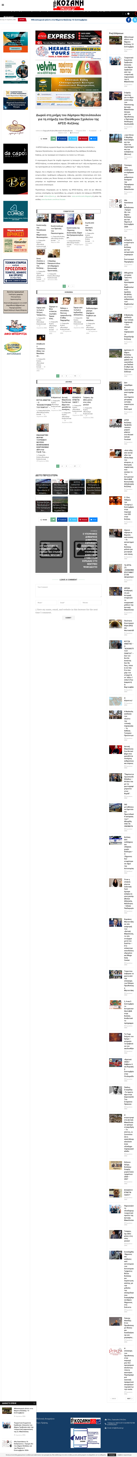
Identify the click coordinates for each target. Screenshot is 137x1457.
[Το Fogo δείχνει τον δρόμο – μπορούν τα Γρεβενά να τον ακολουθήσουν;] (115, 1037)
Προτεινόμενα (45, 10)
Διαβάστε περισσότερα (124, 1455)
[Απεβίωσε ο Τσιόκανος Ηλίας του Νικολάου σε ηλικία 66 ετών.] (41, 337)
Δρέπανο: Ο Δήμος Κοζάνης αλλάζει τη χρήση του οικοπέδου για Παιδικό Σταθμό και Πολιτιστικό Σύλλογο (129, 361)
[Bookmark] (46, 216)
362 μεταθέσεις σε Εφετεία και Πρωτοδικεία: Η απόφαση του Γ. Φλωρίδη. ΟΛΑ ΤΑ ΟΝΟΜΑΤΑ (129, 815)
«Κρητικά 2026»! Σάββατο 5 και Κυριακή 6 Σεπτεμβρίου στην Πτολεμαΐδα (129, 1067)
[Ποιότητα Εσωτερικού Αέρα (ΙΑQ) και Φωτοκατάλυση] (115, 624)
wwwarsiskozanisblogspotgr (82, 196)
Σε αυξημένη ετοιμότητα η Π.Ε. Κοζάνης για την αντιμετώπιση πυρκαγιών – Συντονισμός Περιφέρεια (129, 250)
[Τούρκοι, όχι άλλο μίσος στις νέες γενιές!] (88, 390)
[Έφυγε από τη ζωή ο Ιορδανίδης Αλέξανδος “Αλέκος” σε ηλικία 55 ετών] (79, 300)
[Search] (136, 14)
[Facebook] (128, 20)
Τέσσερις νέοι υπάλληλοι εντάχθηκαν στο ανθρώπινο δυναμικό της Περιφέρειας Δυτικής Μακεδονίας (129, 177)
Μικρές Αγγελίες (102, 10)
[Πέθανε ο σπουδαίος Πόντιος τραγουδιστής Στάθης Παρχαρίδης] (65, 301)
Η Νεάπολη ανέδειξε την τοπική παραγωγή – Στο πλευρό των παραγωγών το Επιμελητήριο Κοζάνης (129, 327)
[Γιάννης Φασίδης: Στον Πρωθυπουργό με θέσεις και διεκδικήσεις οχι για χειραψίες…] (115, 1321)
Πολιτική (59, 10)
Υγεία (32, 10)
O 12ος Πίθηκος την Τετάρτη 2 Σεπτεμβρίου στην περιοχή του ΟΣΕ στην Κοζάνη (129, 508)
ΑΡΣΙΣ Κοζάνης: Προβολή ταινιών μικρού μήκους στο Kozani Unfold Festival (128, 429)
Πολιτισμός (9, 10)
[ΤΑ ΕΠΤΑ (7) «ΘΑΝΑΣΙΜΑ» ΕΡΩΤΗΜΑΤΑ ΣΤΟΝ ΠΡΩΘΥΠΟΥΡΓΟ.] (115, 568)
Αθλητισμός (85, 10)
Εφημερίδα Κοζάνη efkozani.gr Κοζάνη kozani (57, 131)
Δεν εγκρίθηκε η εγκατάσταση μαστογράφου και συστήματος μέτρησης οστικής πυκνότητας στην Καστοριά (129, 396)
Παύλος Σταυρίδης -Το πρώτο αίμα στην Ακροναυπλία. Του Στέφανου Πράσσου (129, 1095)
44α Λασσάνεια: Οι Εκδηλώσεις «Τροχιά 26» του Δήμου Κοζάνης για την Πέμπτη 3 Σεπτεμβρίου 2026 (129, 213)
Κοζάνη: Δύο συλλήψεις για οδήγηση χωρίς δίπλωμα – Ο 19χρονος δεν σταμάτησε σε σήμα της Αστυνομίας (129, 853)
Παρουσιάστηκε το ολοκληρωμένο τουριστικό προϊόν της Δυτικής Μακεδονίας (129, 1213)
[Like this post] (54, 138)
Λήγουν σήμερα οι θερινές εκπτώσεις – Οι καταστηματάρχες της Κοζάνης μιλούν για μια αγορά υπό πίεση (129, 542)
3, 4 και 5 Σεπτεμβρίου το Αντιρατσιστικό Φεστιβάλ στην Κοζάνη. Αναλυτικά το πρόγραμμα (129, 1012)
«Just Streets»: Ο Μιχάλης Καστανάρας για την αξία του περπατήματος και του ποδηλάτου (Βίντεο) (129, 144)
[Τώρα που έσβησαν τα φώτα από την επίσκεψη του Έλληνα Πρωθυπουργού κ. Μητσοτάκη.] (115, 974)
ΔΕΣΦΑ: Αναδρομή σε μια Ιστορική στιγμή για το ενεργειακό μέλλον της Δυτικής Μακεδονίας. (129, 599)
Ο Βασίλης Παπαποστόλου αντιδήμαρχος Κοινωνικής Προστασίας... (54, 266)
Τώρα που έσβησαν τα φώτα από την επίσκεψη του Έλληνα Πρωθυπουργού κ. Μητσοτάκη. (129, 980)
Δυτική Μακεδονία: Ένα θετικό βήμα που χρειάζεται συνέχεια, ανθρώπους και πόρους (129, 754)
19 (75, 376)
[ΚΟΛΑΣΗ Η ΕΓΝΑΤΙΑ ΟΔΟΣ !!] (78, 390)
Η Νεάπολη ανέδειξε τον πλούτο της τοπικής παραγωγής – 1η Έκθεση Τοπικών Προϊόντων (128, 723)
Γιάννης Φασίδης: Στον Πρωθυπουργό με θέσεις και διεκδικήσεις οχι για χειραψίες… (129, 1327)
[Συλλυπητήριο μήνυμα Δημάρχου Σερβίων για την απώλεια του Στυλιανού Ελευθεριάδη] (91, 301)
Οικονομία (71, 10)
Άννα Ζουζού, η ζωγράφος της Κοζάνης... (40, 263)
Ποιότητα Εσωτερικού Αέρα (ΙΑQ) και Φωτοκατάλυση (129, 625)
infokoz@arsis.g (50, 196)
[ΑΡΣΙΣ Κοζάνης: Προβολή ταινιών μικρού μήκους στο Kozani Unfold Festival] (115, 423)
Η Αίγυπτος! (56, 397)
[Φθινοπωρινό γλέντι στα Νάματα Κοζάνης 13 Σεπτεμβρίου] (115, 40)
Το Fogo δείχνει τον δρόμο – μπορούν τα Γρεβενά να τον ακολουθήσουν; (129, 1041)
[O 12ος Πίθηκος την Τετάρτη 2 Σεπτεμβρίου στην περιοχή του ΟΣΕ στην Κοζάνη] (115, 500)
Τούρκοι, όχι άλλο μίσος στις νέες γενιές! (128, 1236)
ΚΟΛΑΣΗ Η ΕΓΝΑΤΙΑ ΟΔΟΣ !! (76, 399)
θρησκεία (22, 10)
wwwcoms (53, 199)
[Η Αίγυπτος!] (56, 390)
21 (75, 466)
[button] (28, 19)
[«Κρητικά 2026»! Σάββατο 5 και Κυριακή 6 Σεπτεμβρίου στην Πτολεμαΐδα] (115, 1062)
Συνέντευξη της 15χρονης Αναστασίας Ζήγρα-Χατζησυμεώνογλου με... (75, 233)
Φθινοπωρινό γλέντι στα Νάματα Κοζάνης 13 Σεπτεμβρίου (59, 19)
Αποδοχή (112, 1455)
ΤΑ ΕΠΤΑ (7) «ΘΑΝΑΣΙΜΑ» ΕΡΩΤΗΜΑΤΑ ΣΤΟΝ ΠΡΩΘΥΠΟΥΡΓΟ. (129, 571)
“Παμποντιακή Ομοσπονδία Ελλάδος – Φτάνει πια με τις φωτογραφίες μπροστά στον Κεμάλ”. (129, 784)
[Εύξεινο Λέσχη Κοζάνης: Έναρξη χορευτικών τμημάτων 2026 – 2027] (115, 1165)
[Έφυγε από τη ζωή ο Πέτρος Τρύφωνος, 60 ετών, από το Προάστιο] (42, 300)
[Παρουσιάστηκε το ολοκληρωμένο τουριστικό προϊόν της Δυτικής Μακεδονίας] (115, 1209)
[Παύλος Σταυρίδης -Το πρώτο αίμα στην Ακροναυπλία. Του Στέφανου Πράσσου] (115, 1090)
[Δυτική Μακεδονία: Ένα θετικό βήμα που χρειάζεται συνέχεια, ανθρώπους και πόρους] (67, 390)
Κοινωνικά (8, 17)
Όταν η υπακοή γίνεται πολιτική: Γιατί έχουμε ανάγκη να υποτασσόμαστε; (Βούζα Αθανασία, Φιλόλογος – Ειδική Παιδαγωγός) (129, 893)
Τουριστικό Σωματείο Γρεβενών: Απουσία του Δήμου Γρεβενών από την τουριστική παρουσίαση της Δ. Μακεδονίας (129, 70)
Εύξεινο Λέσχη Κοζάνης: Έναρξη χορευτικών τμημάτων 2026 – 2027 (129, 1170)
